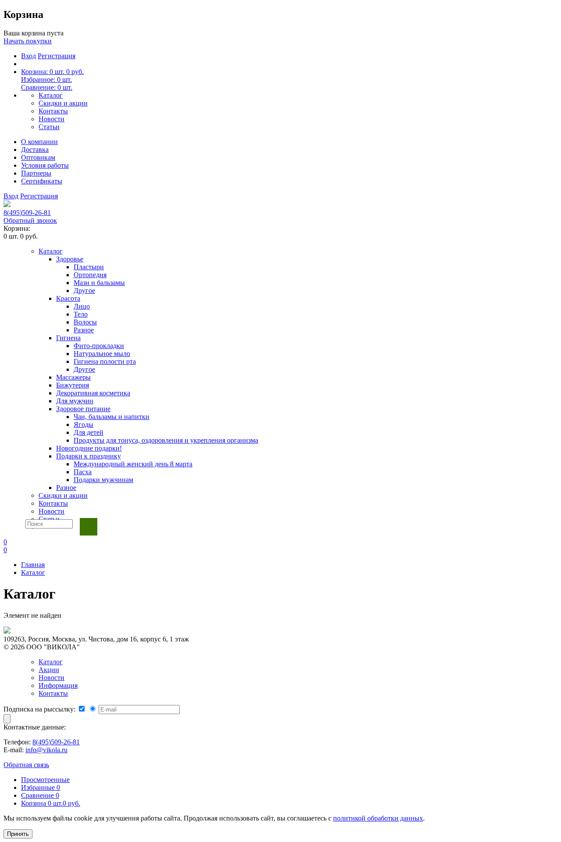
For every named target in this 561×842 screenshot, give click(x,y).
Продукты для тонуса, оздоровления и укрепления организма (166, 440)
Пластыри (89, 267)
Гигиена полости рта (105, 361)
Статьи (49, 126)
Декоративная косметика (93, 393)
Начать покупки (28, 41)
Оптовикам (38, 157)
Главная (33, 564)
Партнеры (36, 173)
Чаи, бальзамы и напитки (111, 416)
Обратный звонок (30, 220)
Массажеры (73, 377)
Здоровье (69, 259)
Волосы (85, 322)
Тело (81, 314)
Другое (84, 290)
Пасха (83, 472)
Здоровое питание (83, 408)
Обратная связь (26, 764)
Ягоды (83, 424)
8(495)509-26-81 (27, 212)
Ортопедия (90, 274)
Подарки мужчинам (103, 479)
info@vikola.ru (46, 750)
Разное (84, 330)
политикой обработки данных (378, 818)
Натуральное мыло (102, 353)
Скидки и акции (63, 103)
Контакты (53, 111)
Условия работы (45, 165)
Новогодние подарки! (89, 448)
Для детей (88, 432)
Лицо (82, 306)
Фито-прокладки (99, 345)
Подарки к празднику (88, 456)
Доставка (35, 149)
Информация (58, 685)
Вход (28, 56)
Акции (49, 669)
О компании (39, 141)
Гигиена (68, 338)
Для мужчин (74, 401)
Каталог (51, 95)
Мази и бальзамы (99, 282)
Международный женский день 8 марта (133, 464)
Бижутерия (72, 385)
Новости (51, 119)
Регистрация (56, 56)
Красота (68, 298)
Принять (18, 834)
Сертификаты (41, 181)
